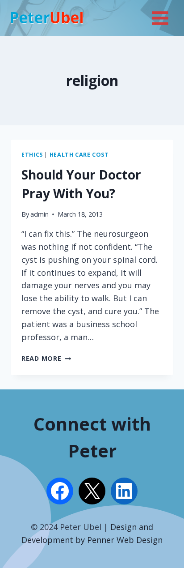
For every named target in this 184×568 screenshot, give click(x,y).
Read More (46, 358)
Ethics (32, 154)
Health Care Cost (79, 154)
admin (39, 214)
